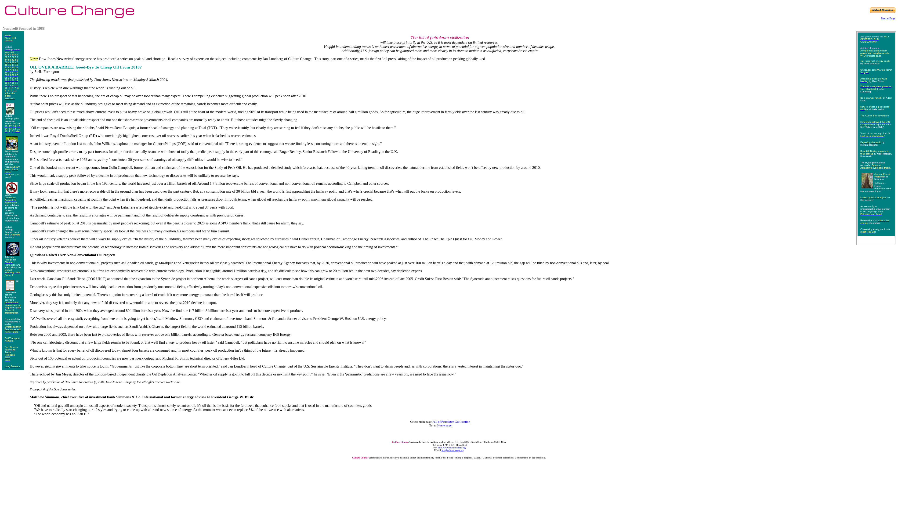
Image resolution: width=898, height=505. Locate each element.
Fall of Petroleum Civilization (451, 421)
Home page (444, 425)
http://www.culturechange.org (452, 447)
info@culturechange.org (453, 450)
